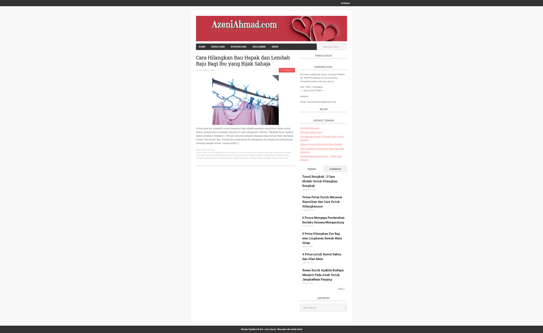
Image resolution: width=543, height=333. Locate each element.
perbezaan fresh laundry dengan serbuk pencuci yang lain (260, 158)
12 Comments (287, 70)
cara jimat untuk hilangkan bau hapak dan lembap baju (222, 155)
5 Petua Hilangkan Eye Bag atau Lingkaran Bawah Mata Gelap (322, 238)
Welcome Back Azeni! (311, 132)
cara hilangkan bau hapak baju (223, 152)
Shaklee (211, 150)
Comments (335, 168)
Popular (312, 168)
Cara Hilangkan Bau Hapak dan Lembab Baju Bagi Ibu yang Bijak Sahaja (243, 60)
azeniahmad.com (271, 28)
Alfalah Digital (296, 329)
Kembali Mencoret (309, 127)
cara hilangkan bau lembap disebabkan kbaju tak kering (264, 152)
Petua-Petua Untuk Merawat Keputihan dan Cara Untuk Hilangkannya (322, 201)
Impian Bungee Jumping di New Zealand (321, 144)
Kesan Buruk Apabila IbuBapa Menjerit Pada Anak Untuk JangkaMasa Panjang (323, 274)
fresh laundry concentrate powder (266, 155)
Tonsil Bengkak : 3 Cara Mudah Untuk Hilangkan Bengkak (320, 181)
